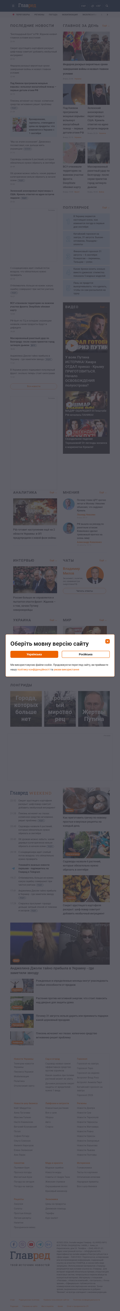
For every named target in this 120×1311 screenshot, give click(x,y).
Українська (34, 654)
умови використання (66, 669)
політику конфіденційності (33, 669)
